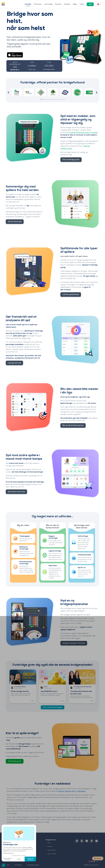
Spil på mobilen (52, 854)
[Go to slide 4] (44, 99)
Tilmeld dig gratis (14, 761)
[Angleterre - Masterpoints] (41, 92)
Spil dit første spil (15, 221)
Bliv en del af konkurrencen (73, 425)
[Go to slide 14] (57, 99)
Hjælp (75, 4)
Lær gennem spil (14, 363)
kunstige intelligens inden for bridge (83, 132)
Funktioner (38, 4)
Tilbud (82, 4)
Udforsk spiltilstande (70, 294)
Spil (90, 4)
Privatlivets (18, 865)
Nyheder (67, 4)
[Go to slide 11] (53, 99)
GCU (8, 865)
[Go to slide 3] (43, 99)
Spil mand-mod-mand (16, 492)
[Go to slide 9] (51, 99)
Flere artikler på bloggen (52, 707)
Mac (73, 791)
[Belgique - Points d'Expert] (53, 92)
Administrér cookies (33, 865)
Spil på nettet (51, 850)
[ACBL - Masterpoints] (65, 92)
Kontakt (50, 846)
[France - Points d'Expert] (16, 92)
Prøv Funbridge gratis (71, 159)
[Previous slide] (8, 92)
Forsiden (28, 4)
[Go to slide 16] (60, 99)
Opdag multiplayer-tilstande (73, 643)
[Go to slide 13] (56, 99)
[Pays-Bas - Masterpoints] (28, 92)
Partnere (58, 4)
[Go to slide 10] (52, 99)
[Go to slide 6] (47, 99)
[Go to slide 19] (64, 99)
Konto (49, 842)
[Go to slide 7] (48, 99)
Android (68, 791)
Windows (81, 791)
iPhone (61, 791)
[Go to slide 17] (61, 99)
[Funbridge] (3, 4)
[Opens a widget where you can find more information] (97, 859)
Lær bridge (48, 4)
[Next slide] (96, 92)
